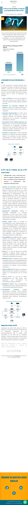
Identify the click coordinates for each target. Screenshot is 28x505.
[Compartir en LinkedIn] (20, 351)
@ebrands (20, 14)
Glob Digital (18, 503)
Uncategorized (14, 6)
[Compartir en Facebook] (10, 351)
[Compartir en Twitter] (13, 351)
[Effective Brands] (13, 2)
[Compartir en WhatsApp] (8, 351)
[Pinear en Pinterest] (17, 351)
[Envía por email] (15, 351)
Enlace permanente (16, 357)
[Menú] (2, 2)
